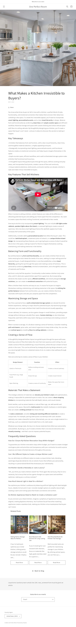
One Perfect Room (12, 622)
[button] (4, 7)
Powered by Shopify (22, 622)
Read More (19, 562)
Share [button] (12, 107)
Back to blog (39, 571)
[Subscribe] (53, 599)
